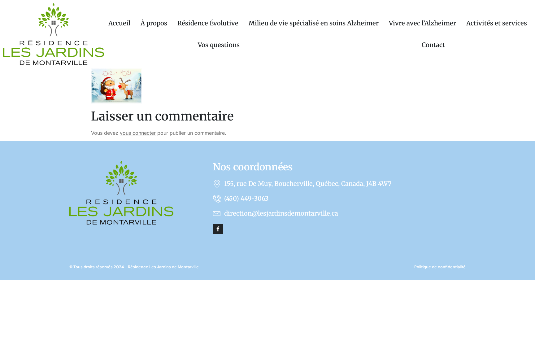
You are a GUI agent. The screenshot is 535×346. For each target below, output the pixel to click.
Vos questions (219, 45)
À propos (154, 23)
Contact (433, 45)
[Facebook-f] (218, 229)
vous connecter (138, 133)
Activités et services (496, 23)
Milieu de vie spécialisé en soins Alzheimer (314, 23)
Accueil (119, 23)
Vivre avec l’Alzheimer (422, 23)
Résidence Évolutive (207, 23)
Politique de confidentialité (440, 266)
